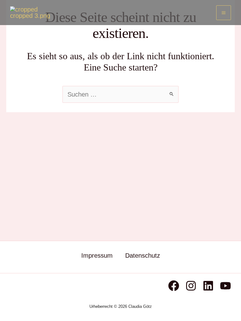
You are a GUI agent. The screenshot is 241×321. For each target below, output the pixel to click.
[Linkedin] (208, 285)
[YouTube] (225, 285)
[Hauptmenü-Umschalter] (223, 12)
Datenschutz (142, 255)
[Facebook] (173, 285)
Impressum (97, 255)
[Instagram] (190, 285)
